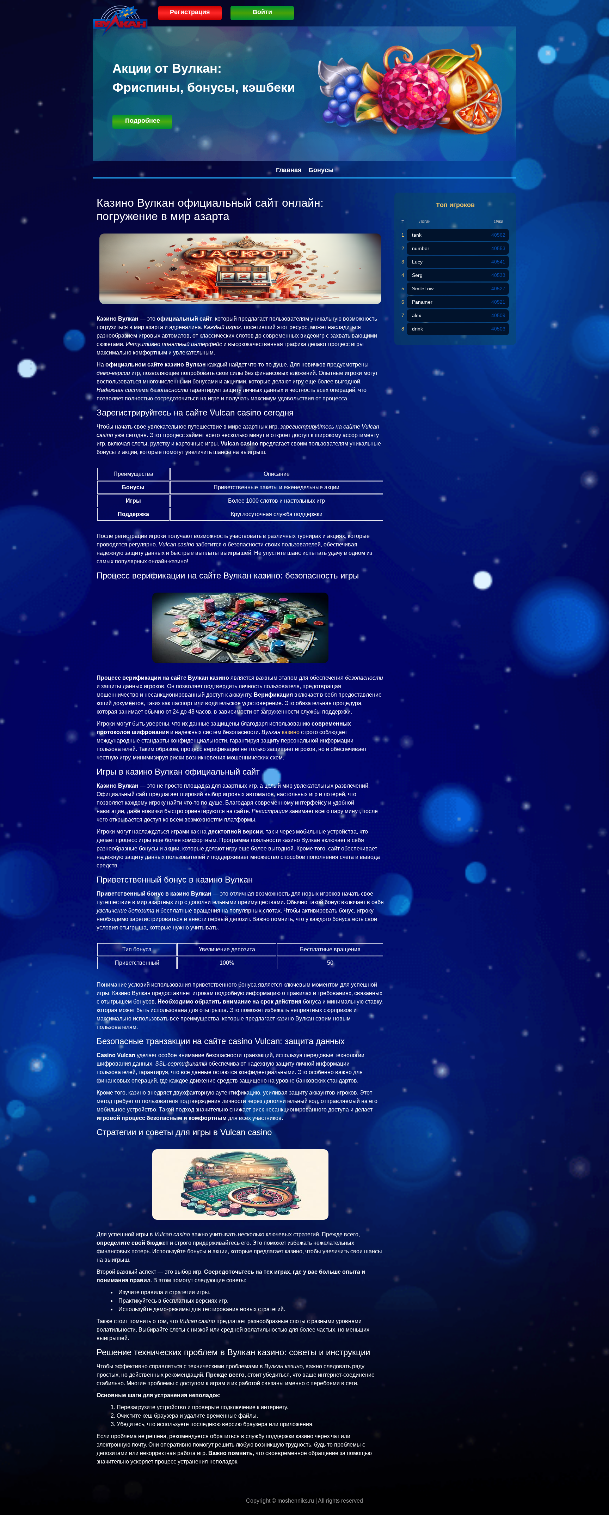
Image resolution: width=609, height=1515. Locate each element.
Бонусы (321, 170)
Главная (289, 170)
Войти (262, 12)
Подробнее (142, 120)
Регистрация (190, 12)
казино (291, 732)
